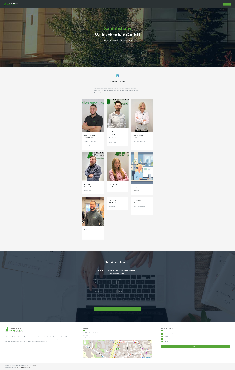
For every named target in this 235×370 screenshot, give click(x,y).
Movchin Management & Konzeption (23, 367)
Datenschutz (29, 365)
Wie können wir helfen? (99, 296)
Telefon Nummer (97, 288)
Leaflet (144, 357)
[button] (117, 349)
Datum (119, 288)
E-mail (120, 279)
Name (95, 279)
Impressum (34, 365)
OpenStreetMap (149, 357)
